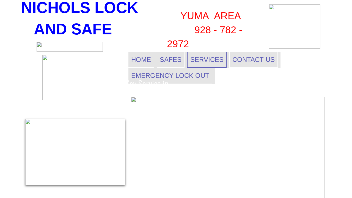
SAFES (171, 59)
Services (207, 59)
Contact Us (253, 59)
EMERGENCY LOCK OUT (170, 75)
